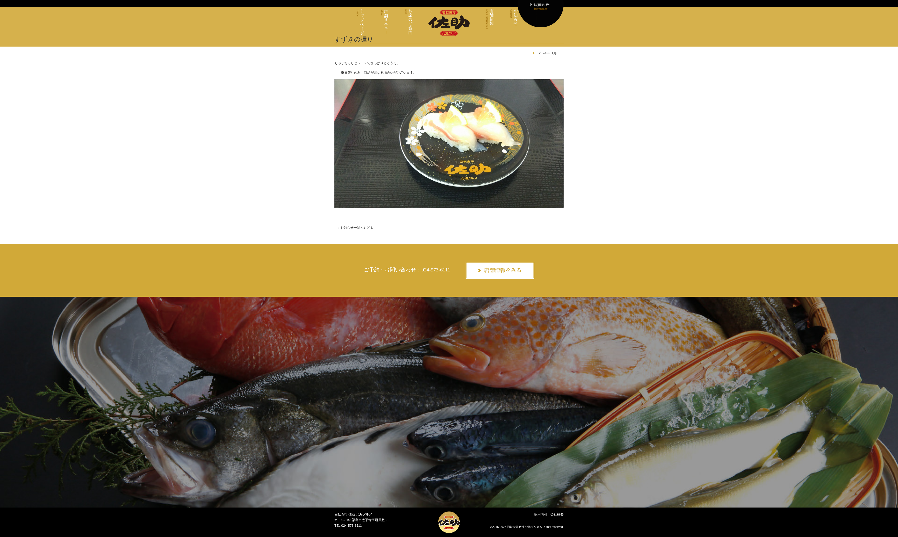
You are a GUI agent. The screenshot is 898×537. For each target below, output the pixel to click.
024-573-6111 (435, 270)
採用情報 (540, 514)
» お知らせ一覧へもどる (355, 228)
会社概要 (557, 514)
